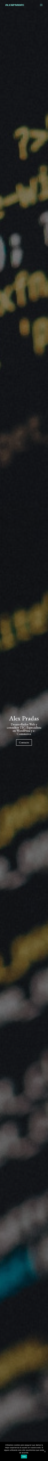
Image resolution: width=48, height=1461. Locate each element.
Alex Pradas (24, 718)
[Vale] (45, 1451)
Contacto (24, 742)
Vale (24, 1457)
